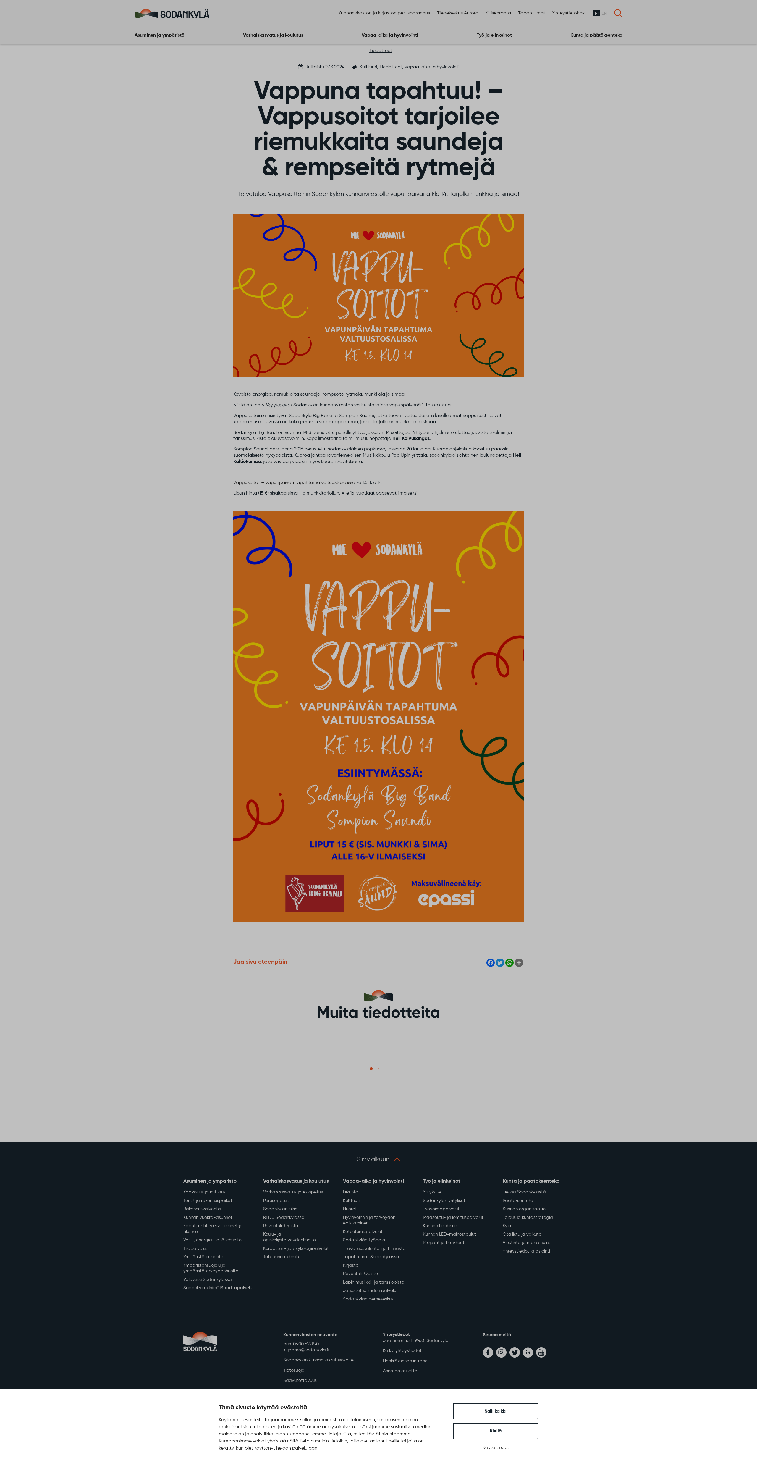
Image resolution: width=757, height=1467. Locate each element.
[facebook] (488, 1352)
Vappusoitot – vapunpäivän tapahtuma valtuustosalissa (294, 482)
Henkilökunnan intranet (406, 1361)
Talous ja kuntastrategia (528, 1217)
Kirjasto (350, 1265)
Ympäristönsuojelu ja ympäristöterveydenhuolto (210, 1268)
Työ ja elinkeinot (494, 35)
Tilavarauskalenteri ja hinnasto (374, 1248)
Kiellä (496, 1431)
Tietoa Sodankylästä (524, 1192)
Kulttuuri (351, 1200)
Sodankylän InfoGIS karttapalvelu (217, 1288)
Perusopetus (276, 1200)
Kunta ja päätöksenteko (596, 35)
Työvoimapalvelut (441, 1209)
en (604, 13)
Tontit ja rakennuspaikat (207, 1200)
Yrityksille (432, 1192)
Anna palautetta (400, 1371)
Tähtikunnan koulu (281, 1257)
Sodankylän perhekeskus (368, 1299)
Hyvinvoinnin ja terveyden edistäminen (369, 1220)
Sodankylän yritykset (444, 1200)
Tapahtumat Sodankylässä (371, 1257)
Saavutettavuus (300, 1380)
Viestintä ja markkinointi (527, 1242)
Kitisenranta (498, 13)
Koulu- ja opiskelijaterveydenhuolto (289, 1237)
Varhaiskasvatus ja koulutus (273, 35)
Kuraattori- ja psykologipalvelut (296, 1248)
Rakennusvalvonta (202, 1209)
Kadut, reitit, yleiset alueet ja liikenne (213, 1229)
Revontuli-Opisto (280, 1226)
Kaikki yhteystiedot (402, 1350)
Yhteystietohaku (570, 13)
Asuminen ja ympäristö (160, 35)
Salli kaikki (496, 1411)
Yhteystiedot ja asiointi (526, 1251)
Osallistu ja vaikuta (522, 1234)
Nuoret (350, 1209)
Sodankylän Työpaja (364, 1240)
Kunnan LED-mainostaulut (449, 1234)
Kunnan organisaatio (524, 1209)
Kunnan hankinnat (441, 1226)
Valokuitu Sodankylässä (207, 1279)
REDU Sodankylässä (284, 1217)
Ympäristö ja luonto (203, 1257)
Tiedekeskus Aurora (457, 13)
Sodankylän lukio (280, 1209)
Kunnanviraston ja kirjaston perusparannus (384, 13)
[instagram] (501, 1352)
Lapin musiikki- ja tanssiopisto (373, 1282)
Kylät (508, 1226)
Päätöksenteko (518, 1200)
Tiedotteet (380, 51)
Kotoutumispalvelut (363, 1231)
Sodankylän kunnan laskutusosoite (318, 1360)
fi (597, 13)
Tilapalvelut (195, 1248)
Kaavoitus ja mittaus (204, 1192)
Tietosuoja (294, 1370)
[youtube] (541, 1352)
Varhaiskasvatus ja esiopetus (293, 1192)
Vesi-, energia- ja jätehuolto (212, 1240)
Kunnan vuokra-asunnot (207, 1217)
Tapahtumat (531, 13)
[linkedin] (528, 1352)
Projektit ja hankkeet (444, 1242)
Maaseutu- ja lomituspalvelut (453, 1217)
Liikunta (350, 1192)
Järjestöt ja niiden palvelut (370, 1290)
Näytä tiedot (495, 1447)
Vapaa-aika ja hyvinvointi (390, 35)
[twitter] (514, 1352)
